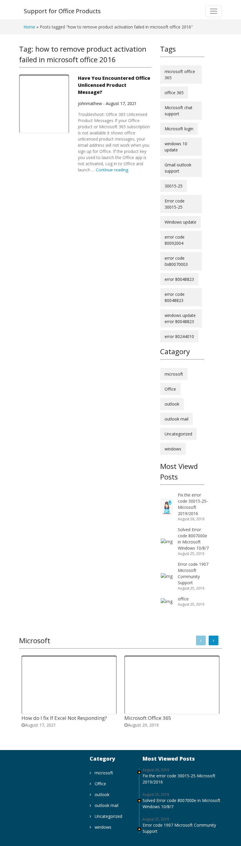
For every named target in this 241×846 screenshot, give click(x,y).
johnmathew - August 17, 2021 (107, 103)
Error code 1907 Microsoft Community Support (179, 828)
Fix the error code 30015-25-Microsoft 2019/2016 (179, 779)
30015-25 (174, 186)
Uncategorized (178, 434)
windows (173, 449)
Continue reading (112, 170)
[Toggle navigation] (213, 11)
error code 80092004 (175, 240)
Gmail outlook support (178, 168)
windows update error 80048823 (180, 318)
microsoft (174, 374)
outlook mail (176, 419)
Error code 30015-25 (175, 204)
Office (170, 389)
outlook (172, 404)
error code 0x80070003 (176, 261)
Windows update (180, 222)
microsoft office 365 (180, 74)
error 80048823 (179, 279)
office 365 (174, 92)
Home (29, 27)
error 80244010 (179, 336)
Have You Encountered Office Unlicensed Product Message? (114, 85)
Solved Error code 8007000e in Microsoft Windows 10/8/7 (181, 803)
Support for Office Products (62, 11)
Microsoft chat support (179, 110)
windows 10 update (176, 147)
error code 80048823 (175, 297)
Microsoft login (179, 128)
